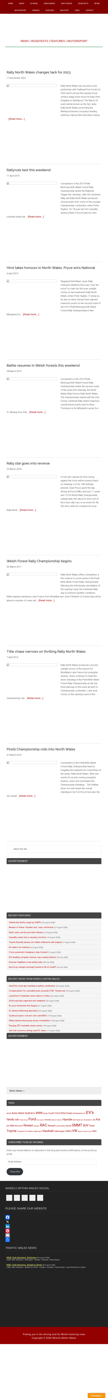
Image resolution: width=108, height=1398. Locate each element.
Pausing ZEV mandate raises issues (25, 1025)
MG (8, 1126)
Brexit (45, 1113)
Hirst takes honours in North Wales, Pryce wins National (51, 268)
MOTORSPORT (77, 41)
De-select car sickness (19, 947)
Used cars (37, 1131)
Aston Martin (18, 1113)
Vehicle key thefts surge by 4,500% (25, 922)
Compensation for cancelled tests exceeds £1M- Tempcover (37, 991)
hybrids (59, 1120)
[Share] (54, 1240)
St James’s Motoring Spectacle (23, 1010)
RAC (43, 1125)
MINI (12, 1125)
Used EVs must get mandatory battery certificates (32, 986)
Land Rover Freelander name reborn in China (29, 996)
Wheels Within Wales (54, 24)
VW (74, 1131)
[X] (54, 1222)
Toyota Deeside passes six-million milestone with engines (35, 942)
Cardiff (51, 1113)
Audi (27, 1113)
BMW (39, 1113)
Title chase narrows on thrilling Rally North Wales (46, 651)
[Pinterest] (54, 1231)
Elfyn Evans (67, 1113)
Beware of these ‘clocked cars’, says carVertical (31, 927)
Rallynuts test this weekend (29, 170)
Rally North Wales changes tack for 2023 (38, 72)
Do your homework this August (23, 1005)
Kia (98, 1119)
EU (84, 1113)
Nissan (28, 1125)
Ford (32, 1119)
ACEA (9, 1113)
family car (13, 1119)
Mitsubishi (19, 1126)
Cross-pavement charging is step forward (28, 952)
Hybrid (53, 1120)
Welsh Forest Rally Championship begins (39, 561)
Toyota (11, 1131)
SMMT (77, 1125)
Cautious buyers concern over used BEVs (28, 1015)
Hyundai (67, 1119)
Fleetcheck (23, 1120)
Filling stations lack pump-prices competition (29, 1020)
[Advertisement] (54, 57)
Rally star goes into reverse (28, 463)
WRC (94, 1131)
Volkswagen (59, 1131)
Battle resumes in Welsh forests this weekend (43, 365)
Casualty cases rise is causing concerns (27, 937)
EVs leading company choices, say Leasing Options (32, 957)
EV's (90, 1112)
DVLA (57, 1113)
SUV (85, 1125)
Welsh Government (85, 1131)
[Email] (54, 1235)
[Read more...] (17, 119)
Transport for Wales (25, 1131)
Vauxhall (47, 1131)
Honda (48, 1120)
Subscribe (15, 1171)
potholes (36, 1126)
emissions (78, 1113)
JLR (93, 1120)
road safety (60, 1126)
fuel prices (40, 1120)
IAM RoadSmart (78, 1120)
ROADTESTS (39, 41)
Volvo (68, 1131)
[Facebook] (54, 1217)
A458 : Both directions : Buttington (21, 1257)
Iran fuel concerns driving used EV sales (27, 1030)
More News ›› (17, 1090)
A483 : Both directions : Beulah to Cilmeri (24, 1265)
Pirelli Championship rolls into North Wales (41, 749)
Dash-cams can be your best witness (26, 932)
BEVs (33, 1113)
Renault (52, 1125)
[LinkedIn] (54, 1226)
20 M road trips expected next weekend (27, 1000)
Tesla (91, 1125)
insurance (88, 1120)
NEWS (25, 41)
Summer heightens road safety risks (25, 962)
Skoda (68, 1126)
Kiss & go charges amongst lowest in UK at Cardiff (32, 967)
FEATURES (57, 41)
